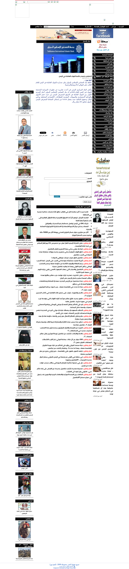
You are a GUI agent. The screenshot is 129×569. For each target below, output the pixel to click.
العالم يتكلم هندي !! (107, 243)
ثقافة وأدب (109, 97)
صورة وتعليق (109, 84)
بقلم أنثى (110, 64)
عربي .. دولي (108, 126)
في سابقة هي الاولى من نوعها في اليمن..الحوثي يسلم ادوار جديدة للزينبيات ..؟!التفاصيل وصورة (66, 358)
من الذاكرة (109, 148)
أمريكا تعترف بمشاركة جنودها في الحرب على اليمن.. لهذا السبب (60, 260)
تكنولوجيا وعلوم (108, 132)
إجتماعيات (109, 70)
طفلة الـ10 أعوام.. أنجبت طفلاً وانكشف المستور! (107, 333)
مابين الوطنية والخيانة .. (107, 277)
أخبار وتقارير (109, 90)
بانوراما (110, 123)
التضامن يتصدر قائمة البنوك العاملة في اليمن (75, 76)
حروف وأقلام (109, 129)
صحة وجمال (109, 74)
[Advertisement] (64, 117)
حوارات (110, 103)
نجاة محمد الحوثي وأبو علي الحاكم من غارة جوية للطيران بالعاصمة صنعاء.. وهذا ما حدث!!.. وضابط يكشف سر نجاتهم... (67, 347)
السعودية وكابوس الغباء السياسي (107, 233)
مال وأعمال (109, 113)
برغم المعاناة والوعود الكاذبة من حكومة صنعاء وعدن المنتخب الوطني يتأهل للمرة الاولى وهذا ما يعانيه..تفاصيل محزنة (65, 265)
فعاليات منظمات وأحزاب (105, 152)
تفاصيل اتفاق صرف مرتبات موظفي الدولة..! (67, 257)
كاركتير (110, 139)
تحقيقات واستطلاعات (106, 110)
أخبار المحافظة (108, 61)
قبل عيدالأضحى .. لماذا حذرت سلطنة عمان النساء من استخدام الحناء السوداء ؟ (103, 372)
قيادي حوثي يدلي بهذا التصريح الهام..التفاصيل (65, 248)
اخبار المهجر (109, 100)
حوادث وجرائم (108, 94)
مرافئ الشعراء (108, 81)
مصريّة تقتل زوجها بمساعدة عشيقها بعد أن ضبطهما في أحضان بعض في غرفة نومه (103, 388)
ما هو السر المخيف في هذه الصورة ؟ (107, 307)
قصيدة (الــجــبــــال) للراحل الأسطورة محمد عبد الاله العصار (107, 220)
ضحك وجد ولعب (107, 145)
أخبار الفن (109, 106)
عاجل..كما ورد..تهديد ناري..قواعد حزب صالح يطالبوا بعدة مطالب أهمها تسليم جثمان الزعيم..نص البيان (66, 277)
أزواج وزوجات (108, 119)
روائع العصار (109, 135)
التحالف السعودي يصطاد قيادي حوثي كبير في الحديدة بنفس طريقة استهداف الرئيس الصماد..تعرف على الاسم (64, 312)
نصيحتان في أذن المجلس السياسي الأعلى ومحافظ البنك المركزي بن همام (107, 291)
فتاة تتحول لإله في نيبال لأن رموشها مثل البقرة (107, 319)
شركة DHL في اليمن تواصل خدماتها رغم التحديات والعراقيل (66, 223)
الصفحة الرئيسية (107, 54)
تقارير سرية (109, 58)
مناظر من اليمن (108, 142)
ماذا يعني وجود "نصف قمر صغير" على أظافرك (104, 360)
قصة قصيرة (109, 67)
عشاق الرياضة (108, 116)
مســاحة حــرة (108, 87)
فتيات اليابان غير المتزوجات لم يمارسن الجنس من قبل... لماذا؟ (103, 347)
